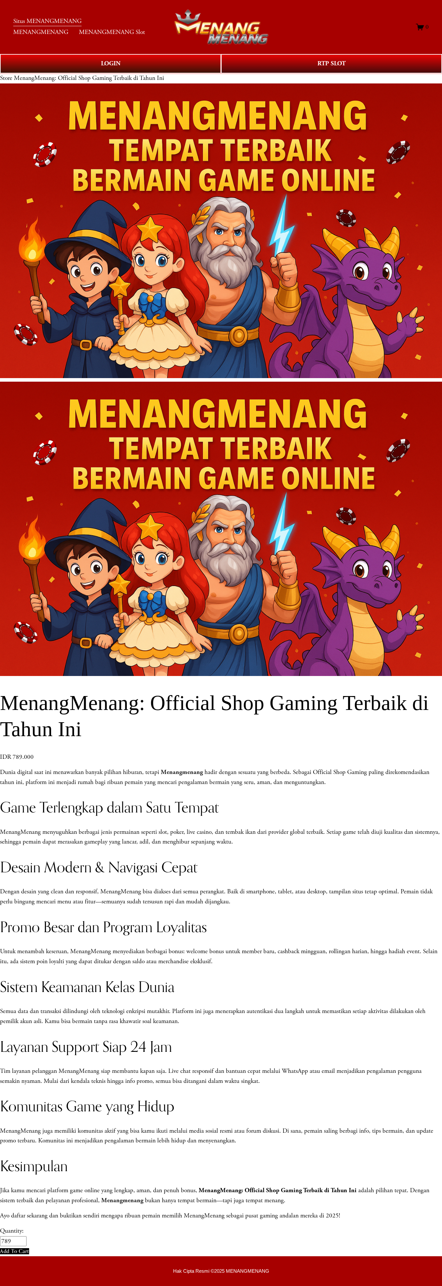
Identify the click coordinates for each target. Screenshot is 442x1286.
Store (6, 78)
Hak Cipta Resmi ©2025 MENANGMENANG (221, 1271)
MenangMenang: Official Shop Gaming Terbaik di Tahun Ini (89, 78)
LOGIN (110, 63)
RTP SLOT (331, 63)
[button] (14, 1251)
